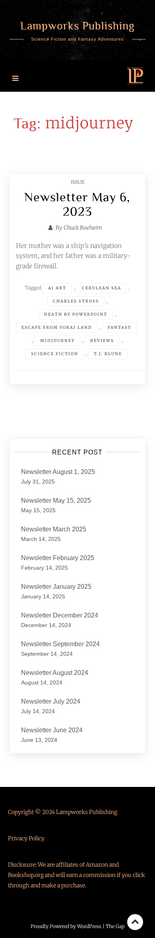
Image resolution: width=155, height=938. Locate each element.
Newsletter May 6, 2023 (77, 204)
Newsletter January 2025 (56, 586)
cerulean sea (101, 288)
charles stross (76, 301)
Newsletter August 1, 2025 (58, 471)
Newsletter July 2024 (50, 701)
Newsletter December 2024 (59, 615)
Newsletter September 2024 (60, 644)
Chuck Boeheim (83, 227)
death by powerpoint (75, 314)
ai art (57, 288)
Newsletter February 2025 (57, 558)
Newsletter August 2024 (54, 672)
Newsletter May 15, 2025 (56, 500)
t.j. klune (108, 353)
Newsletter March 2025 (53, 529)
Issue (77, 182)
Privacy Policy (26, 838)
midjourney (57, 340)
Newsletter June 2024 (52, 730)
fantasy (119, 327)
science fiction (54, 353)
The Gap (115, 926)
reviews (102, 340)
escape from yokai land (56, 327)
